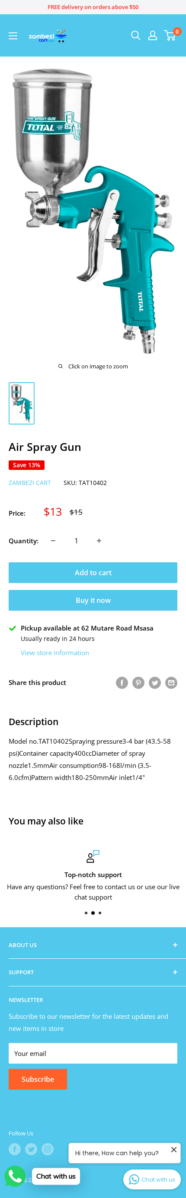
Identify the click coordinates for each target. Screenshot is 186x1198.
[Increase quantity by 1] (99, 541)
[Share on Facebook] (122, 682)
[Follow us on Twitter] (31, 1149)
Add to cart (93, 572)
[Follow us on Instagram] (48, 1149)
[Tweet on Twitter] (155, 682)
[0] (170, 35)
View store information (55, 652)
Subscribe (38, 1079)
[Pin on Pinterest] (138, 682)
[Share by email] (171, 682)
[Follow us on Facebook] (15, 1149)
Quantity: (23, 540)
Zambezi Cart (30, 483)
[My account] (152, 35)
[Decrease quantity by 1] (53, 541)
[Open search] (136, 35)
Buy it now (93, 600)
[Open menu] (13, 35)
